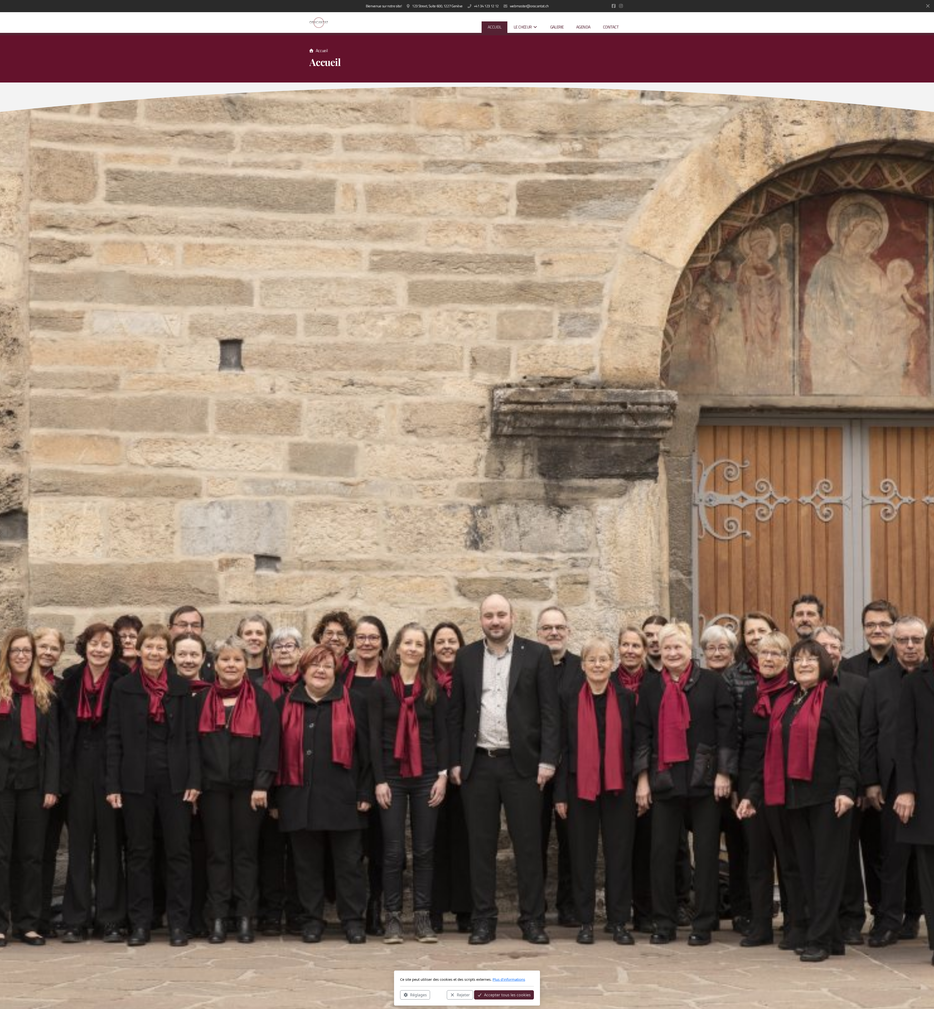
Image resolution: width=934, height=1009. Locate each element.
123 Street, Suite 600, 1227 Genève (437, 5)
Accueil (322, 50)
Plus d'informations (509, 979)
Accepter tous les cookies (507, 994)
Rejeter (463, 994)
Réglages (418, 994)
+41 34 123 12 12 (486, 5)
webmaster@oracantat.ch (529, 5)
